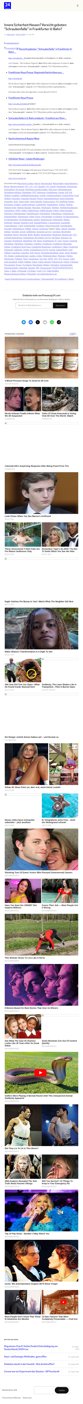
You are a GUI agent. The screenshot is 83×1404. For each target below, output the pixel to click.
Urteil (20, 225)
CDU (27, 186)
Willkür (28, 228)
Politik (24, 210)
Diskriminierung (64, 189)
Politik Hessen (33, 210)
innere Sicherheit (66, 198)
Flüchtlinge (8, 243)
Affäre (57, 228)
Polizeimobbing (10, 216)
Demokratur (72, 186)
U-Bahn (13, 270)
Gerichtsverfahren (53, 195)
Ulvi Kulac (31, 270)
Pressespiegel (9, 264)
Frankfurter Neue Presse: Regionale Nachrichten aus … (36, 72)
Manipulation (52, 204)
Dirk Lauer (10, 34)
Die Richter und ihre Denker (36, 189)
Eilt (34, 240)
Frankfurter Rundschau (41, 246)
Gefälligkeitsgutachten (29, 195)
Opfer (72, 258)
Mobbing (55, 207)
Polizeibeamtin (33, 213)
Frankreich (73, 246)
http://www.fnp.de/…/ (16, 58)
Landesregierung (28, 204)
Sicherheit (8, 222)
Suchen (62, 1390)
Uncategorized (54, 222)
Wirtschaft (31, 273)
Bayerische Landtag (26, 183)
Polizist (66, 261)
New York (43, 258)
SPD (37, 267)
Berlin (30, 234)
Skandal (16, 222)
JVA (57, 201)
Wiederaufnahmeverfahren (15, 273)
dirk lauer (65, 237)
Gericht (43, 195)
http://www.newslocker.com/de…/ (21, 124)
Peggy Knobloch (10, 261)
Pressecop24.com (9, 1390)
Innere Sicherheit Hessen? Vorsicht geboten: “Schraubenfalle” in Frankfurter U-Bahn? (39, 279)
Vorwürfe (8, 228)
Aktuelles (71, 228)
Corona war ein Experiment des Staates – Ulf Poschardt (31, 1371)
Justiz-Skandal (36, 201)
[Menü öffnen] (77, 5)
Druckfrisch (17, 240)
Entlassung (41, 192)
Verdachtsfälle (29, 225)
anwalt (23, 231)
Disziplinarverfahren (12, 192)
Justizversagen (49, 201)
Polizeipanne (23, 216)
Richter (66, 219)
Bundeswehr (67, 234)
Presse (37, 216)
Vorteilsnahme (66, 225)
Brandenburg (46, 234)
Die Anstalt (19, 189)
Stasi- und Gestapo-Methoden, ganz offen (25, 1356)
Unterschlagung (10, 225)
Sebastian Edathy (11, 267)
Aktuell (64, 228)
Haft (32, 252)
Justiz (15, 201)
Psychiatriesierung (70, 216)
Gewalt (52, 249)
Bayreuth (23, 234)
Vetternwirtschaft (52, 225)
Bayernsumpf (46, 183)
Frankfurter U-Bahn (60, 246)
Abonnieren (60, 305)
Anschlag (15, 231)
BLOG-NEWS (20, 34)
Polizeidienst (45, 213)
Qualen (37, 219)
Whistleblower (18, 228)
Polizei (56, 210)
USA (44, 270)
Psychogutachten (11, 219)
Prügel (31, 216)
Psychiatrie (57, 216)
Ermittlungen (52, 192)
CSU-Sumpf (51, 186)
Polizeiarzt (8, 213)
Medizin (69, 204)
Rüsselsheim (38, 264)
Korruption (8, 204)
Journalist (8, 201)
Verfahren (40, 225)
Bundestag (57, 234)
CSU (31, 186)
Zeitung (35, 228)
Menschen (36, 207)
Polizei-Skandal (65, 210)
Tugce (6, 270)
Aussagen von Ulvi (44, 231)
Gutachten (15, 198)
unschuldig (65, 222)
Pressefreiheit (46, 216)
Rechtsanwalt (46, 219)
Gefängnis (18, 249)
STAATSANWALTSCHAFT (62, 267)
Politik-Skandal (46, 210)
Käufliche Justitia (67, 201)
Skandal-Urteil (27, 222)
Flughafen (28, 243)
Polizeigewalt (68, 213)
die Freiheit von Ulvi (42, 237)
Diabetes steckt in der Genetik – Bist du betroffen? (29, 1364)
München (61, 255)
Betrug (7, 186)
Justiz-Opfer (24, 201)
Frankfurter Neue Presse (20, 97)
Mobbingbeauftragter (68, 207)
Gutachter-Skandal (28, 198)
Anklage (7, 231)
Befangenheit (58, 183)
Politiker (27, 261)
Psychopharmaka (26, 219)
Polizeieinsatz (56, 213)
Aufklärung (31, 231)
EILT (34, 192)
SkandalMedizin (40, 222)
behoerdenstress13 (12, 43)
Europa (61, 192)
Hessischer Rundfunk (49, 252)
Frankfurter (47, 243)
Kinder (11, 255)
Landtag (32, 255)
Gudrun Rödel (68, 195)
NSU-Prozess (63, 258)
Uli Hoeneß (21, 270)
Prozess (19, 264)
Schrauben (54, 264)
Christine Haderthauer (13, 237)
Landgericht (41, 204)
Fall (66, 192)
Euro (60, 240)
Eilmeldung (26, 192)
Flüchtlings (18, 243)
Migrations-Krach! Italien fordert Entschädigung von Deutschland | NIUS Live (31, 1348)
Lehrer (39, 255)
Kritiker (17, 204)
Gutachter (25, 252)
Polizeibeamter (20, 213)
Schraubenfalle (66, 264)
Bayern (37, 183)
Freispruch (8, 249)
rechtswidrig (58, 219)
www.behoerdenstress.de (47, 273)
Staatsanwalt (45, 267)
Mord (25, 258)
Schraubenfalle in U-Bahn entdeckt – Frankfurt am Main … (37, 118)
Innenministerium (51, 198)
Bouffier (37, 234)
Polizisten (74, 261)
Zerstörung (43, 228)
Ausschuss (56, 231)
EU (56, 240)
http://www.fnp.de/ (15, 78)
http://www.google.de (17, 178)
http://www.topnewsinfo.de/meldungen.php (24, 165)
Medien (62, 204)
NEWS (17, 210)
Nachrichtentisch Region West (23, 138)
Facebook (73, 240)
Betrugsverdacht (17, 186)
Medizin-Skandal (24, 207)
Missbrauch (46, 207)
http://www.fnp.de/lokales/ (18, 104)
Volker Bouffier (53, 270)
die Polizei (56, 237)
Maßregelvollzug (50, 255)
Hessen (40, 198)
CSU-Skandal (39, 186)
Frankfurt (15, 195)
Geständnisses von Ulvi (39, 249)
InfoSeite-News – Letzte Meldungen (26, 159)
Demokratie (61, 186)
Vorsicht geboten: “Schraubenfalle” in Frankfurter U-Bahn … (40, 50)
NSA (56, 258)
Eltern (39, 240)
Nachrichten (9, 210)
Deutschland (9, 189)
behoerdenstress (71, 183)
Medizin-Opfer (10, 207)
